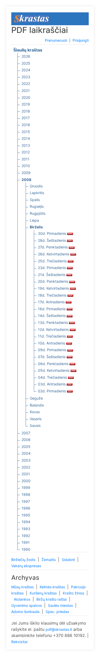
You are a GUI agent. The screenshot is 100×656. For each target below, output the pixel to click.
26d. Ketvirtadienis (54, 254)
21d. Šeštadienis (52, 274)
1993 (26, 528)
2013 (26, 145)
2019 (26, 104)
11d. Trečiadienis (52, 336)
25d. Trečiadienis (53, 261)
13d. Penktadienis (53, 322)
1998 (26, 494)
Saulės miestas (61, 605)
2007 (26, 433)
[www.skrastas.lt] (31, 18)
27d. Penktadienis (53, 247)
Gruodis (36, 186)
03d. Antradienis (52, 384)
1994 (26, 522)
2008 (26, 179)
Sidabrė (69, 559)
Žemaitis (49, 559)
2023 (26, 77)
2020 (26, 97)
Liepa (34, 220)
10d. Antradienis (52, 343)
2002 (26, 467)
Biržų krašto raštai (52, 599)
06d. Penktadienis (53, 363)
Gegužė (36, 398)
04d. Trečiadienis (53, 377)
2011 (25, 159)
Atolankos (22, 599)
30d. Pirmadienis (52, 233)
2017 (26, 118)
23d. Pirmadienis (52, 267)
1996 (26, 508)
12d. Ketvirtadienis (54, 329)
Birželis (36, 227)
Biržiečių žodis (23, 559)
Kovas (35, 412)
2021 (26, 90)
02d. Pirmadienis (52, 391)
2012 (26, 152)
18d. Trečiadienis (52, 295)
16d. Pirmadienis (52, 309)
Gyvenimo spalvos (27, 605)
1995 (26, 515)
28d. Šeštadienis (52, 240)
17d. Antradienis (52, 302)
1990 (26, 549)
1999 (26, 487)
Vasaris (36, 419)
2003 (26, 460)
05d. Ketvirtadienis (54, 370)
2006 (26, 439)
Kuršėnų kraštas (44, 593)
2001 (26, 474)
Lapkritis (37, 193)
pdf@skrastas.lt (59, 629)
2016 (26, 125)
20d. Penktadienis (53, 281)
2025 (26, 63)
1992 (26, 535)
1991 (26, 542)
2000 (26, 481)
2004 (26, 453)
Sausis (35, 425)
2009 (26, 172)
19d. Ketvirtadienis (54, 288)
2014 (26, 138)
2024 (26, 70)
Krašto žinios (74, 593)
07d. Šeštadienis (52, 357)
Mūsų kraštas (23, 587)
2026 (26, 56)
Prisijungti (81, 40)
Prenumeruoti (56, 40)
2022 (26, 83)
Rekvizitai (19, 642)
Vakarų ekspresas (26, 566)
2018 (26, 111)
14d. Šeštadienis (52, 315)
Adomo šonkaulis (26, 611)
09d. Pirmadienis (52, 350)
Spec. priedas (57, 611)
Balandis (37, 405)
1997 (26, 501)
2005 (26, 446)
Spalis (35, 199)
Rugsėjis (37, 206)
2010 (26, 165)
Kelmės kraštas (53, 587)
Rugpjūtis (37, 213)
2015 (26, 132)
